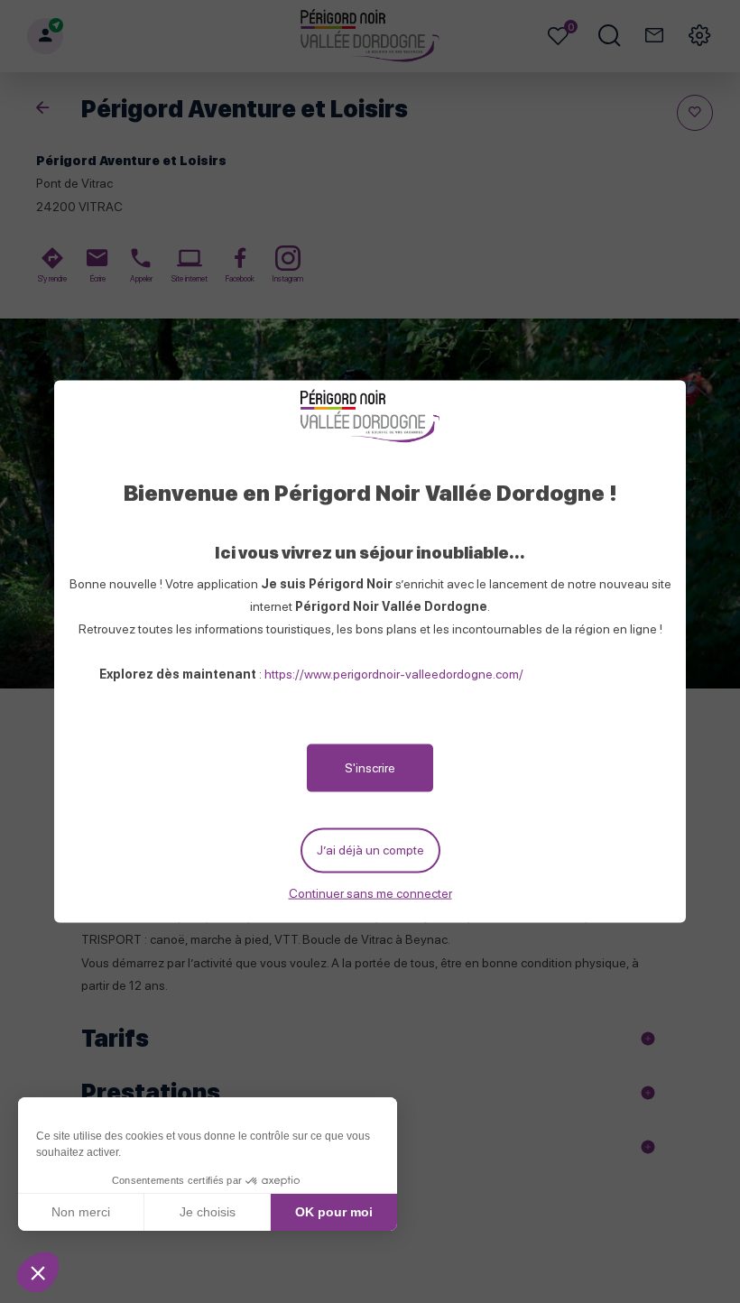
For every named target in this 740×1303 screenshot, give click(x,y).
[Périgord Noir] (370, 417)
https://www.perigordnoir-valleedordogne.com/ (393, 674)
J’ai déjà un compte (370, 850)
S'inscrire (370, 768)
